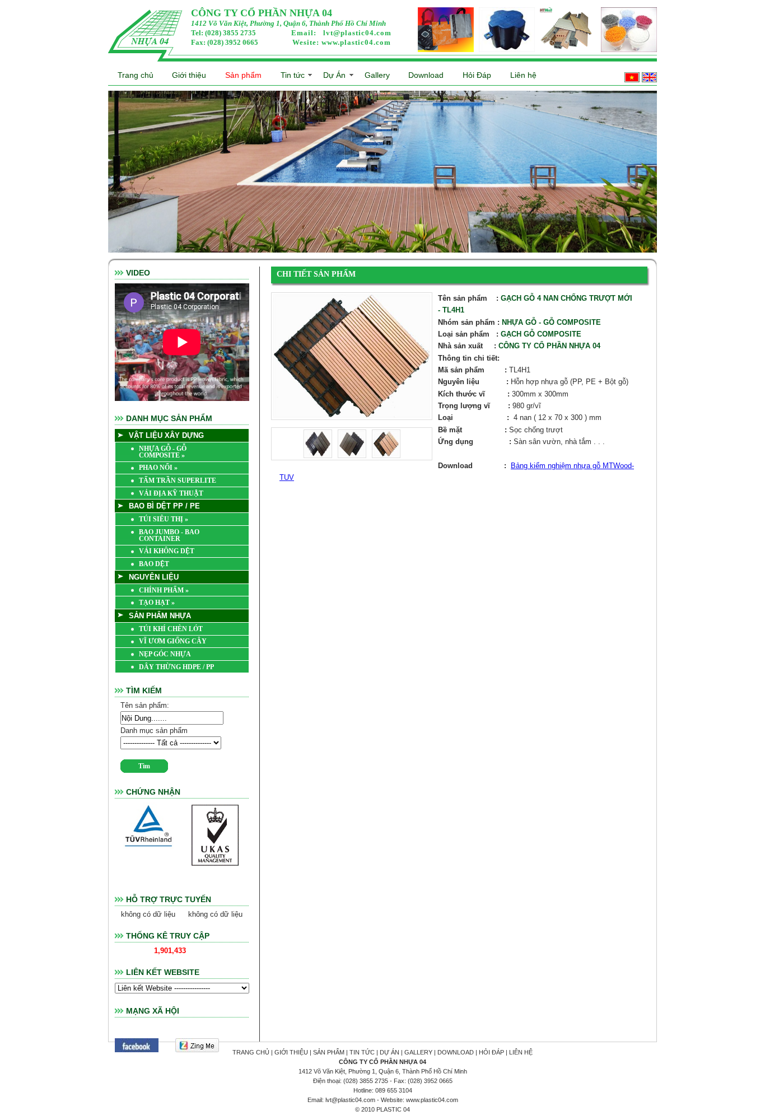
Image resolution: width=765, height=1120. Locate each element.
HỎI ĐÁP (491, 1052)
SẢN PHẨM (328, 1052)
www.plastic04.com (356, 42)
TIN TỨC (362, 1052)
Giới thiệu (189, 75)
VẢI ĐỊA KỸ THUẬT (171, 493)
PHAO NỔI (158, 468)
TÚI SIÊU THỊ (163, 519)
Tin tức (293, 75)
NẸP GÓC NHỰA (165, 654)
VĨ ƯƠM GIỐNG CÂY (173, 641)
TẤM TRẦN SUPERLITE (177, 480)
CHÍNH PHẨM (164, 590)
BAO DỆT (154, 564)
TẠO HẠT (157, 602)
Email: (341, 33)
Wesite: (341, 42)
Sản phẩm (243, 75)
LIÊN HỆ (521, 1052)
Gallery (377, 75)
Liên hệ (523, 75)
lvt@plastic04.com (357, 33)
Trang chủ (135, 75)
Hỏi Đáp (477, 75)
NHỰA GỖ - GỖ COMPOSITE (162, 452)
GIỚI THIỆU (291, 1052)
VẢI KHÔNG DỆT (166, 551)
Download (426, 75)
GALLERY (418, 1052)
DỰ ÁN (389, 1052)
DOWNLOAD (455, 1052)
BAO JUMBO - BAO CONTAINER (169, 535)
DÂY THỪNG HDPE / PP (176, 667)
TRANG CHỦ (250, 1052)
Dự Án (334, 75)
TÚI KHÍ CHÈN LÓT (171, 629)
